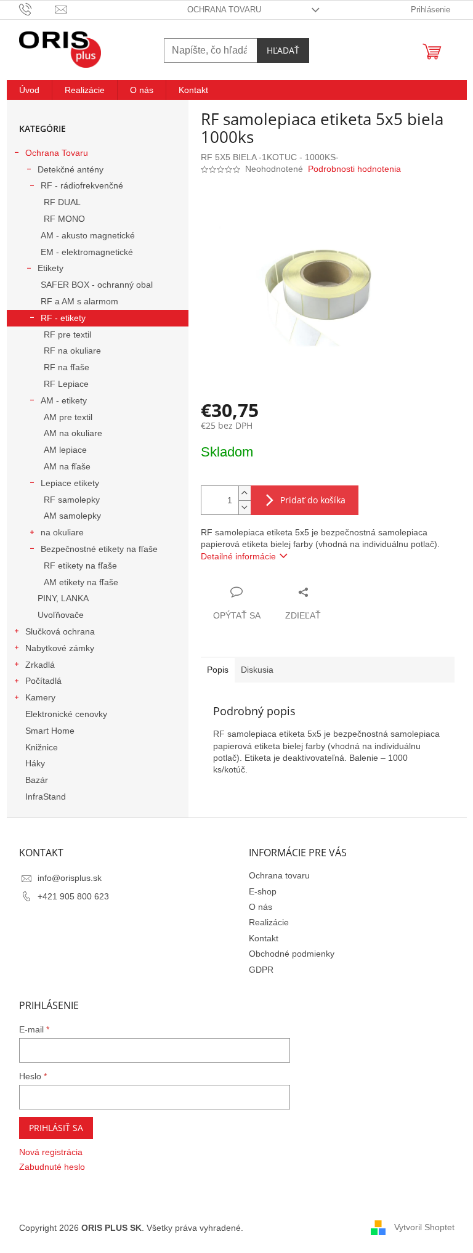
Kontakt (263, 938)
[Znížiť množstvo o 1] (244, 507)
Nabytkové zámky (59, 648)
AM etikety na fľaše (81, 582)
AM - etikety (64, 400)
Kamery (40, 697)
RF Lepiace (66, 384)
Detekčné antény (70, 169)
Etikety (50, 268)
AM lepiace (65, 450)
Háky (35, 763)
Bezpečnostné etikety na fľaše (99, 549)
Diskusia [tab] (257, 670)
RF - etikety (63, 318)
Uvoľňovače (61, 615)
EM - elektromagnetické (87, 252)
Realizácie (269, 922)
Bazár (36, 780)
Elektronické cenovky (66, 714)
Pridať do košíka (313, 500)
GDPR (261, 970)
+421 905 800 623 (73, 896)
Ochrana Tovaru (56, 153)
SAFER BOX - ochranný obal (97, 285)
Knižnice (41, 747)
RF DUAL (62, 202)
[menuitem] (29, 90)
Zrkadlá (40, 665)
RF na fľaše (66, 367)
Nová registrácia (51, 1152)
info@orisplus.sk (70, 878)
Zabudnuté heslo (52, 1167)
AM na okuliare (73, 433)
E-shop (263, 891)
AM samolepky (72, 516)
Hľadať (283, 50)
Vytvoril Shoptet (424, 1227)
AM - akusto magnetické (88, 235)
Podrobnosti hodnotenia (354, 169)
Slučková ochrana (60, 631)
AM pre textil (68, 417)
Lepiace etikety (70, 483)
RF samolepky (72, 500)
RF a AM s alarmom (79, 301)
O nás (260, 907)
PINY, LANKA (63, 598)
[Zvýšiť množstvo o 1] (244, 493)
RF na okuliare (72, 350)
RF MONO (64, 219)
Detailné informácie (238, 556)
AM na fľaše (67, 466)
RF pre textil (67, 334)
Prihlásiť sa (56, 1127)
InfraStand (45, 796)
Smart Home (50, 731)
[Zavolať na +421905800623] (37, 9)
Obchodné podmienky (291, 954)
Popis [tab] (217, 670)
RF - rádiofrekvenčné (82, 185)
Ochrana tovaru (224, 9)
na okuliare (62, 532)
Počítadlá (43, 681)
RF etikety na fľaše (80, 565)
